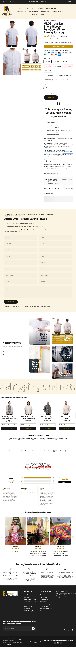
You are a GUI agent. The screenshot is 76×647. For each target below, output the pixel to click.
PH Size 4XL (47, 70)
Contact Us (43, 593)
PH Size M (55, 61)
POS (20, 637)
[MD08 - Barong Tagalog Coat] (67, 407)
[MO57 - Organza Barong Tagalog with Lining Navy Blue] (9, 407)
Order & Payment (44, 598)
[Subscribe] (33, 627)
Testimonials (43, 595)
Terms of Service (43, 306)
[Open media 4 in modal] (31, 59)
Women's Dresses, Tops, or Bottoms (36, 364)
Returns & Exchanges (45, 602)
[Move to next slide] (72, 535)
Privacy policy (19, 640)
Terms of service (12, 640)
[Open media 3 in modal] (12, 60)
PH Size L (64, 61)
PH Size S (46, 61)
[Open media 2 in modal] (31, 32)
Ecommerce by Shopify (8, 638)
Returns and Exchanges (63, 373)
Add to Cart (9, 427)
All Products (27, 607)
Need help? (69, 188)
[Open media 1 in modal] (12, 32)
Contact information (7, 642)
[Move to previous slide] (2, 535)
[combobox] (67, 2)
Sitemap (42, 609)
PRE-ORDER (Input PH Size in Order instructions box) (57, 75)
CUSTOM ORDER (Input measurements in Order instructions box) (55, 80)
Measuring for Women (30, 600)
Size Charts (65, 338)
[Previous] (24, 2)
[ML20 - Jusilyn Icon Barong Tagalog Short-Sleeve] (28, 407)
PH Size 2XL (57, 66)
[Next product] (72, 414)
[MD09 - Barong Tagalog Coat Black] (48, 407)
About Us (26, 593)
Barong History (28, 605)
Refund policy (5, 640)
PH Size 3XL (67, 66)
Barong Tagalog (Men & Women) (42, 336)
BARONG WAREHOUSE (49, 20)
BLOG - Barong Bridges (30, 609)
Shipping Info (43, 600)
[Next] (52, 2)
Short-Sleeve (46, 140)
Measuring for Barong (30, 598)
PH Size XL (47, 66)
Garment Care (64, 355)
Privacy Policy (33, 306)
